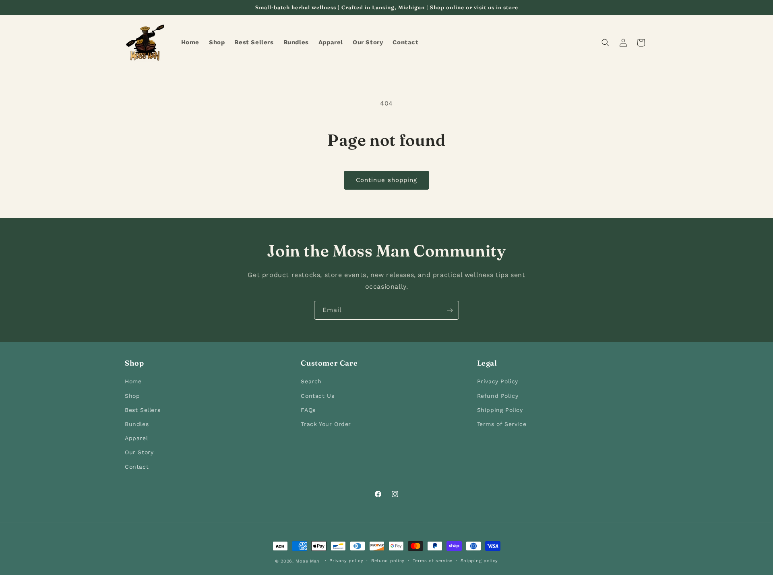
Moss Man (308, 561)
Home (133, 381)
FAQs (308, 409)
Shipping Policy (500, 409)
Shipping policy (479, 560)
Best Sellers (142, 409)
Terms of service (433, 560)
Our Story (139, 452)
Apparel (136, 438)
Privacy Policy (497, 381)
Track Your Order (326, 424)
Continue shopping (386, 180)
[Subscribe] (450, 310)
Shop (132, 395)
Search (311, 381)
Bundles (137, 424)
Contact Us (317, 395)
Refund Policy (498, 395)
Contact (137, 466)
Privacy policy (346, 560)
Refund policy (388, 560)
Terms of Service (502, 424)
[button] (605, 43)
